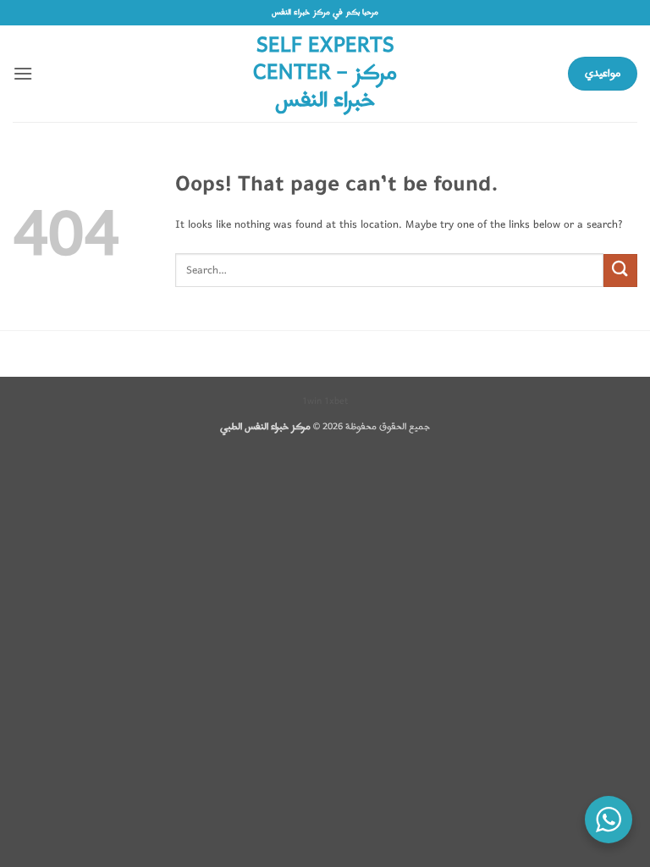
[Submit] (620, 270)
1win (312, 401)
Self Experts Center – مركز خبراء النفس (325, 73)
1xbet (336, 401)
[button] (23, 73)
